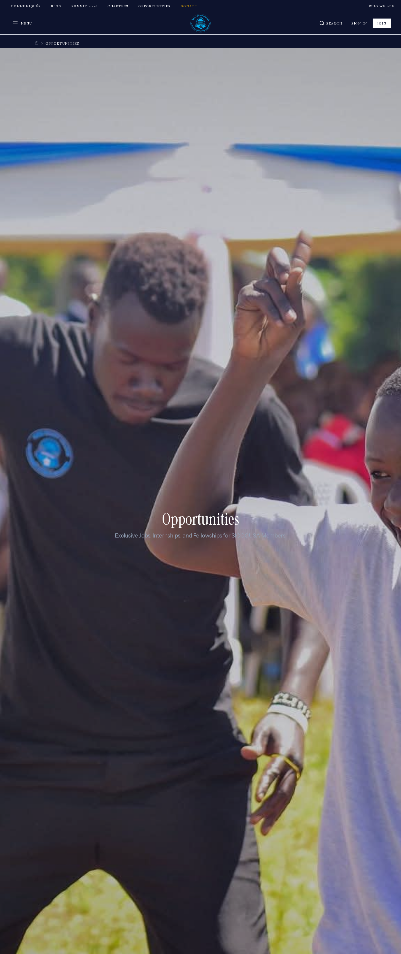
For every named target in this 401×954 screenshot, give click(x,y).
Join (381, 23)
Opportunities (154, 6)
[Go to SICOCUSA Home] (200, 23)
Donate (189, 6)
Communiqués (26, 6)
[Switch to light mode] (309, 23)
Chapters (117, 6)
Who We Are (381, 6)
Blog (56, 6)
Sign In (359, 23)
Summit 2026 (84, 6)
